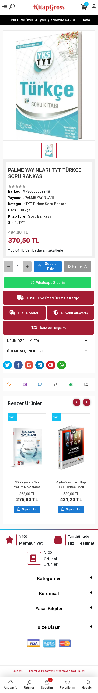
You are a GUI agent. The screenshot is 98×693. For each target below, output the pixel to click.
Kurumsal (49, 593)
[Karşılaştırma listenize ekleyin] (56, 384)
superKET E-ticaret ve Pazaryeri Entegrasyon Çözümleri (49, 671)
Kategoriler (49, 578)
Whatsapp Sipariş (50, 283)
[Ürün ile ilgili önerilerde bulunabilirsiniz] (87, 384)
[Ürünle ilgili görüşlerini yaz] (41, 384)
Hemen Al (80, 266)
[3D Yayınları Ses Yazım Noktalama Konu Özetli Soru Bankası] (27, 447)
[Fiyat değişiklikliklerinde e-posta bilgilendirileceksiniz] (72, 384)
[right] (86, 402)
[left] (76, 402)
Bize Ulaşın (49, 627)
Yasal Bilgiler (49, 608)
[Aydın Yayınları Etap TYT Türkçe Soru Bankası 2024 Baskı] (71, 447)
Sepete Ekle (50, 266)
